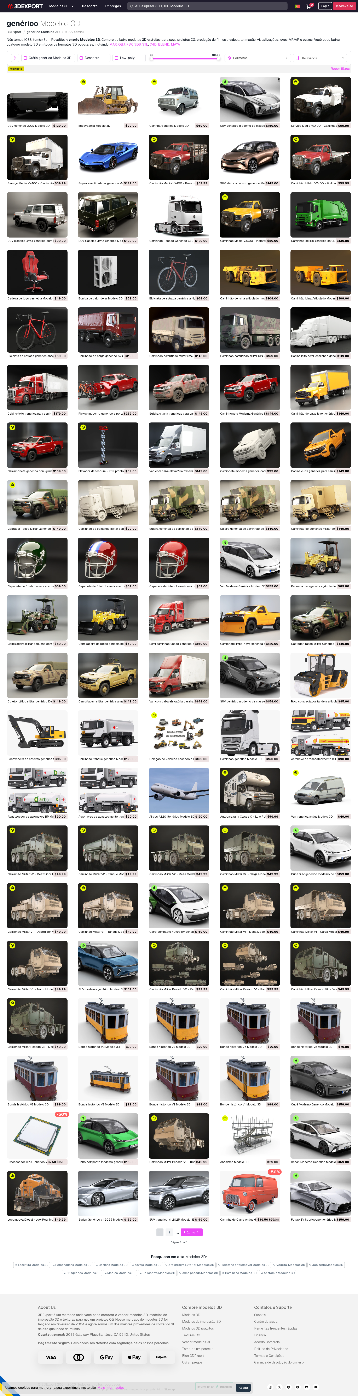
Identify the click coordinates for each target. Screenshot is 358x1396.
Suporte (260, 1315)
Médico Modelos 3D (121, 1273)
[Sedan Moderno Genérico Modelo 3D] (320, 1136)
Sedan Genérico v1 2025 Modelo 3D (103, 1219)
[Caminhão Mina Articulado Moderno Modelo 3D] (320, 272)
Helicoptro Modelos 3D (158, 1273)
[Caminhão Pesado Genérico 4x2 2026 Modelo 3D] (179, 215)
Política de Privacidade (271, 1349)
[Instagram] (270, 1388)
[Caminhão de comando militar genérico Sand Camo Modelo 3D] (320, 502)
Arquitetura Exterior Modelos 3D (191, 1265)
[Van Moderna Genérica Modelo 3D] (250, 560)
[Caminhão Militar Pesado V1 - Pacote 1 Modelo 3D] (250, 963)
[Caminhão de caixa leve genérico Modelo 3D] (320, 387)
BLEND (163, 44)
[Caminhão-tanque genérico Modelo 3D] (108, 733)
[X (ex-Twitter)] (279, 1388)
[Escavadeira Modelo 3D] (108, 99)
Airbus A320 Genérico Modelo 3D (172, 816)
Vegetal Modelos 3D (290, 1265)
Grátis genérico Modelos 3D (50, 58)
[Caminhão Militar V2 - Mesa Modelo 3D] (179, 848)
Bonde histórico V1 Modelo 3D (240, 1104)
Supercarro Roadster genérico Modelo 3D (106, 183)
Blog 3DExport (193, 1356)
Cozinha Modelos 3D (113, 1265)
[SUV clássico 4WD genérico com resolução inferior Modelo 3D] (37, 215)
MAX (113, 44)
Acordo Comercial (267, 1342)
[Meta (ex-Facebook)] (298, 1388)
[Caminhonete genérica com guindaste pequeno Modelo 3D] (37, 445)
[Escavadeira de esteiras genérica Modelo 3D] (37, 733)
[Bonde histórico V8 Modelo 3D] (108, 1021)
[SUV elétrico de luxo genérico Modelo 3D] (250, 157)
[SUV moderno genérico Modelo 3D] (108, 963)
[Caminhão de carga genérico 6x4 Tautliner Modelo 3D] (108, 330)
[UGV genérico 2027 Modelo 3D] (37, 99)
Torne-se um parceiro (197, 1349)
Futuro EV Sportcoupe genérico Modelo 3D (320, 1219)
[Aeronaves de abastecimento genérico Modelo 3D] (108, 790)
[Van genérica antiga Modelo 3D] (320, 790)
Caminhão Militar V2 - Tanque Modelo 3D (106, 874)
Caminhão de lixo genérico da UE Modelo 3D (320, 241)
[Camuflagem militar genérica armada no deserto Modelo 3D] (108, 675)
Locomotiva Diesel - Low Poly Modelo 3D (36, 1219)
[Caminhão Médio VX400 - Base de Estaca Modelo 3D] (179, 157)
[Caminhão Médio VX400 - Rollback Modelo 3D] (320, 157)
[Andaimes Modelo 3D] (250, 1136)
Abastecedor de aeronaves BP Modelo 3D (36, 816)
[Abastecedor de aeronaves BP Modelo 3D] (37, 790)
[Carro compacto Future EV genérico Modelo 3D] (179, 905)
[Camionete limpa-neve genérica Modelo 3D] (250, 618)
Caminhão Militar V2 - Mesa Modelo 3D (175, 874)
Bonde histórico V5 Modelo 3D (312, 1047)
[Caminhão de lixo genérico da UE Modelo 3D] (320, 215)
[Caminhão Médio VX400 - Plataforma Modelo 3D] (250, 215)
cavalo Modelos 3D (148, 1265)
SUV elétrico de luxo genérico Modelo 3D (247, 183)
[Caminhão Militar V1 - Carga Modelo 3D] (320, 905)
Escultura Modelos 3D (32, 1265)
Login (325, 6)
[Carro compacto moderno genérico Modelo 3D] (108, 1136)
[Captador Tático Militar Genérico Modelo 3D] (37, 502)
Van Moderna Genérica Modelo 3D (243, 586)
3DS (137, 44)
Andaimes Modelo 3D (234, 1162)
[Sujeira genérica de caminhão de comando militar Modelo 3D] (179, 502)
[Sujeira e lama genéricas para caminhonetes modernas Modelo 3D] (179, 387)
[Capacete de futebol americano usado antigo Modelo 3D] (37, 560)
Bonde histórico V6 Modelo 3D (241, 1047)
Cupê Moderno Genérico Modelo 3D (315, 1104)
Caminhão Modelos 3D (240, 1273)
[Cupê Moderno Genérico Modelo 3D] (320, 1078)
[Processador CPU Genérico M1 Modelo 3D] (37, 1136)
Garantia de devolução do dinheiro (279, 1362)
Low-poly (127, 58)
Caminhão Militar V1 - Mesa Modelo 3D (246, 932)
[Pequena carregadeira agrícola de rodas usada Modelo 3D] (320, 560)
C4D (153, 44)
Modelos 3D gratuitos (198, 1328)
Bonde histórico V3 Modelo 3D (28, 1104)
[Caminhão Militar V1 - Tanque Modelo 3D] (108, 905)
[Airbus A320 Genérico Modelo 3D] (179, 790)
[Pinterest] (288, 1388)
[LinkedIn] (307, 1388)
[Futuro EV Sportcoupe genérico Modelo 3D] (320, 1193)
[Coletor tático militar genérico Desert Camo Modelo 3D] (37, 675)
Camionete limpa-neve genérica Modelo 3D (249, 644)
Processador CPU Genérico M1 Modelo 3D (36, 1162)
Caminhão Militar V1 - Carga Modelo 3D (317, 932)
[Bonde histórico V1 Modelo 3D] (250, 1078)
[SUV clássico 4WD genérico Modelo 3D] (108, 215)
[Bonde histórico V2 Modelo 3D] (179, 1078)
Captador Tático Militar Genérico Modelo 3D (37, 529)
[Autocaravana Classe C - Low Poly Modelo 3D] (250, 790)
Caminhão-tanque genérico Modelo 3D (105, 759)
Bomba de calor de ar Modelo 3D (101, 298)
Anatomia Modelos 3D (279, 1273)
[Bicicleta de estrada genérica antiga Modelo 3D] (179, 272)
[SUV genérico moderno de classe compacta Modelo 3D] (250, 675)
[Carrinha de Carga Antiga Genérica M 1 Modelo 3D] (250, 1193)
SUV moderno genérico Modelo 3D (102, 989)
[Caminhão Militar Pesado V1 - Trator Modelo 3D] (179, 1136)
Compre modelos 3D (202, 1307)
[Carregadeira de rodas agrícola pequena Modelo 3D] (108, 618)
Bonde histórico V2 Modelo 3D (170, 1104)
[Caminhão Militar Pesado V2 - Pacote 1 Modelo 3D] (179, 963)
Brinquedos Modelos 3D (83, 1273)
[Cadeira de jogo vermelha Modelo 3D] (37, 272)
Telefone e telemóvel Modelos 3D (245, 1265)
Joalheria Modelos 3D (327, 1265)
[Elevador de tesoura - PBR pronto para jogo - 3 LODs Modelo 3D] (108, 445)
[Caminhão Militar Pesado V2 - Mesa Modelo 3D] (37, 1021)
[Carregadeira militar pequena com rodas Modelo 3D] (37, 618)
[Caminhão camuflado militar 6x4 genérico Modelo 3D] (179, 330)
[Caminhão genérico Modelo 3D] (250, 733)
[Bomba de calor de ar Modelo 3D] (108, 272)
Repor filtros (340, 68)
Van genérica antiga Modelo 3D (312, 816)
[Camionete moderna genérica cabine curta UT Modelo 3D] (250, 445)
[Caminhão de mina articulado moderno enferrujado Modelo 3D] (250, 272)
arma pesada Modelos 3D (200, 1273)
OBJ (121, 44)
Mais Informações (111, 1387)
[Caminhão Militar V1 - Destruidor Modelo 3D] (37, 905)
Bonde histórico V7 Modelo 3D (170, 1047)
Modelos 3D (191, 1315)
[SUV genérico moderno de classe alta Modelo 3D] (250, 99)
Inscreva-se (344, 6)
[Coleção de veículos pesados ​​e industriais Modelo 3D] (179, 733)
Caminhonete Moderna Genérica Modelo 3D (249, 413)
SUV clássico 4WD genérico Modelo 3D (105, 241)
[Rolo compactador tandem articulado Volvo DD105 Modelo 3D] (320, 675)
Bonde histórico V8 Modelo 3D (99, 1047)
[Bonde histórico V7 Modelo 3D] (179, 1021)
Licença (260, 1335)
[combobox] (261, 58)
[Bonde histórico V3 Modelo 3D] (37, 1078)
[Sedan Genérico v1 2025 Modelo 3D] (108, 1193)
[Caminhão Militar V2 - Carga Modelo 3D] (250, 848)
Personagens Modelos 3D (73, 1265)
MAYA (175, 44)
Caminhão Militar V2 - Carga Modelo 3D (246, 874)
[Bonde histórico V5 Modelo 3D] (320, 1021)
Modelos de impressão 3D (201, 1321)
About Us (47, 1307)
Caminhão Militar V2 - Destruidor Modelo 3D (37, 874)
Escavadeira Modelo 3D (94, 126)
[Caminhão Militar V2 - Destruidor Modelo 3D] (37, 848)
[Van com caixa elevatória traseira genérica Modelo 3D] (179, 445)
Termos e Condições (269, 1356)
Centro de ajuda (265, 1321)
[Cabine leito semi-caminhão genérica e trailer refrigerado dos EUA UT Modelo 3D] (320, 330)
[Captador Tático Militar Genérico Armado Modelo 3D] (320, 618)
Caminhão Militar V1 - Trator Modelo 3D (34, 989)
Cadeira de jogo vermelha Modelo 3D (32, 298)
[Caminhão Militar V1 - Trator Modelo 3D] (37, 963)
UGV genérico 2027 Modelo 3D (29, 126)
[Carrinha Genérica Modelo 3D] (179, 99)
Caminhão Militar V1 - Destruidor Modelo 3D (37, 932)
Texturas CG (191, 1335)
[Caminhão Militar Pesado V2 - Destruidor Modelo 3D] (320, 963)
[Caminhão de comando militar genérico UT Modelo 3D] (108, 502)
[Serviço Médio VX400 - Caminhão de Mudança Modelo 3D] (37, 157)
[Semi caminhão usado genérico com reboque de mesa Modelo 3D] (179, 618)
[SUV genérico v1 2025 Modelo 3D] (179, 1193)
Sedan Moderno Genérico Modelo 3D (316, 1162)
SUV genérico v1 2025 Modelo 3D (172, 1219)
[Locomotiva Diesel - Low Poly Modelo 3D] (37, 1193)
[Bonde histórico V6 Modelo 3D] (250, 1021)
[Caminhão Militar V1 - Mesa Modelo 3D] (250, 905)
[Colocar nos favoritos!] (61, 116)
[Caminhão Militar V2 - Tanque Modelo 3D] (108, 848)
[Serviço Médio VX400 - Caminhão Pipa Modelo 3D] (320, 99)
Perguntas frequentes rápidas (275, 1328)
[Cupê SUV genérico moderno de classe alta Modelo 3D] (320, 848)
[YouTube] (316, 1388)
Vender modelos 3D (197, 1342)
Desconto (92, 58)
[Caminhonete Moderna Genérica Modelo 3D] (250, 387)
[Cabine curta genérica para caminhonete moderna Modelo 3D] (320, 445)
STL (145, 44)
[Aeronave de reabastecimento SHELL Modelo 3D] (320, 733)
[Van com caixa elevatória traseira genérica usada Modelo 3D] (179, 675)
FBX (129, 44)
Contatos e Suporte (273, 1307)
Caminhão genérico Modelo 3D (241, 759)
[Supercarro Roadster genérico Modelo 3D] (108, 157)
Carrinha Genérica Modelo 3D (169, 126)
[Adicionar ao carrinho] (53, 116)
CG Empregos (192, 1362)
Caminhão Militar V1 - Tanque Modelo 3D (106, 932)
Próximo (190, 1232)
